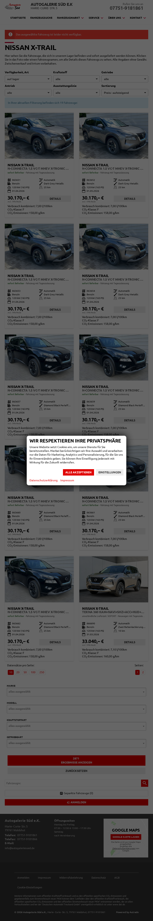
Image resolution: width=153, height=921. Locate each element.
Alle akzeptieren (78, 472)
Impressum (67, 480)
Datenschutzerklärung (43, 480)
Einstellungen (109, 472)
